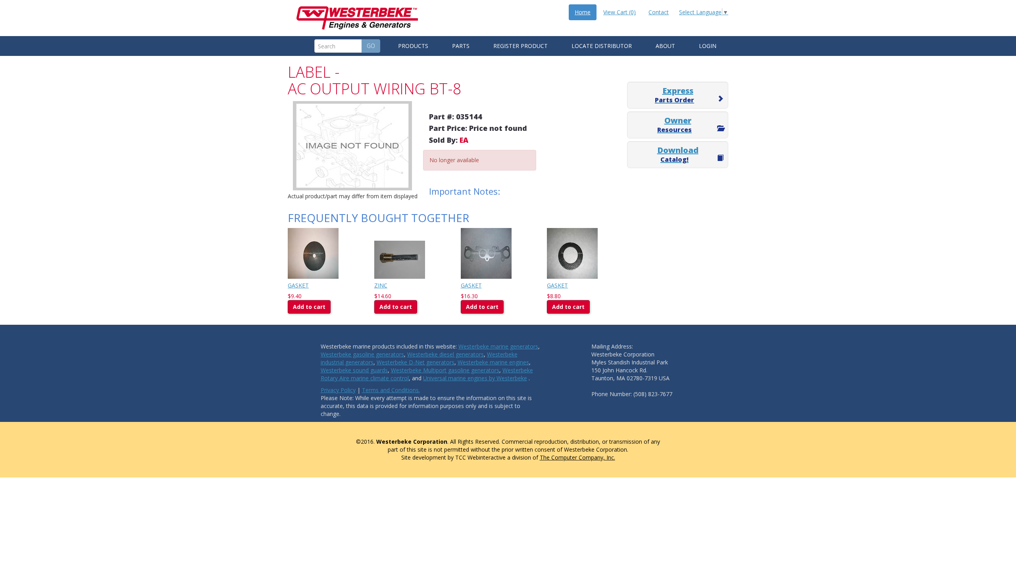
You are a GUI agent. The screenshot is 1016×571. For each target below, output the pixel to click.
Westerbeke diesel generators (445, 354)
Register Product (520, 46)
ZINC (380, 285)
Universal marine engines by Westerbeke (475, 378)
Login (707, 46)
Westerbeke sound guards (354, 370)
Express (674, 94)
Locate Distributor (602, 46)
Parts (461, 46)
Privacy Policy (338, 390)
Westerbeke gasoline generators (362, 354)
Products (413, 46)
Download (677, 154)
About (665, 46)
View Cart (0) (619, 12)
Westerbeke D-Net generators (415, 362)
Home (583, 12)
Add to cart (309, 306)
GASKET (298, 285)
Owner (674, 124)
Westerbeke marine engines (493, 362)
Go (371, 46)
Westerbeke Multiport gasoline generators (445, 370)
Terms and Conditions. (391, 390)
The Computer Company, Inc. (577, 457)
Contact (658, 12)
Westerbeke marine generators (498, 346)
